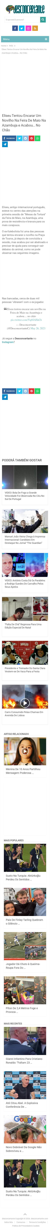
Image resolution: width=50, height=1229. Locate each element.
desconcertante (8, 1219)
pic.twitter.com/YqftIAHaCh (26, 320)
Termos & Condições (37, 1222)
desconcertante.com (39, 1219)
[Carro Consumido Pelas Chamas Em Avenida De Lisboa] (25, 697)
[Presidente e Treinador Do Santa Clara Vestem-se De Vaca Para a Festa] (25, 653)
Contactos (21, 1222)
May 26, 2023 (38, 328)
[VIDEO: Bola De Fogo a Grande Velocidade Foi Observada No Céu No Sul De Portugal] (25, 477)
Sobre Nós (8, 1222)
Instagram (8, 342)
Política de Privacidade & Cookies (25, 1226)
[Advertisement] (25, 86)
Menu (6, 39)
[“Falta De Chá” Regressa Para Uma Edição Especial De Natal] (25, 609)
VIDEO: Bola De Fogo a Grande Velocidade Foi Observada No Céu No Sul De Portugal (24, 495)
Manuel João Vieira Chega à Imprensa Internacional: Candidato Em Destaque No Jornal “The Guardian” (25, 539)
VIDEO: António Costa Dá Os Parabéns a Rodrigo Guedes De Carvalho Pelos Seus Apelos (25, 583)
